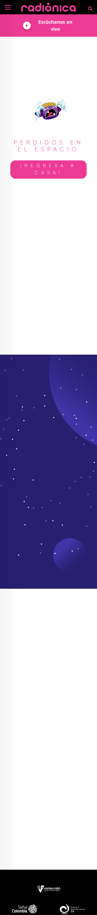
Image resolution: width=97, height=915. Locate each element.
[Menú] (7, 7)
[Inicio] (48, 6)
